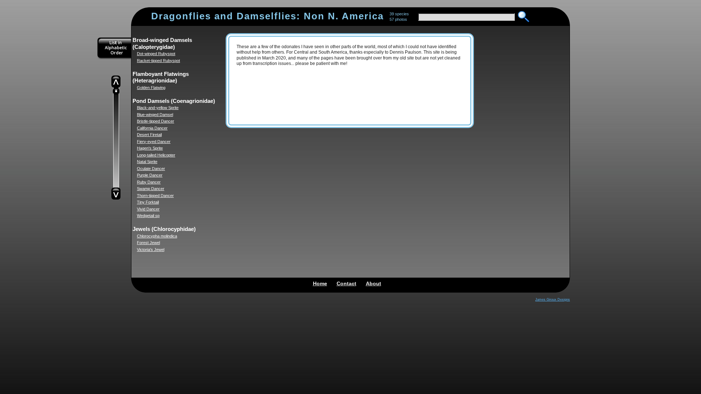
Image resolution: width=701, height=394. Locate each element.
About (373, 283)
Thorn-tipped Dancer (155, 195)
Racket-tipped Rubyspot (158, 60)
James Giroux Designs (552, 299)
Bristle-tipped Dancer (155, 121)
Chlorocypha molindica (157, 236)
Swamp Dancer (150, 188)
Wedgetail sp (148, 215)
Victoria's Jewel (150, 249)
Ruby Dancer (149, 182)
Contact (346, 283)
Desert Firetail (149, 134)
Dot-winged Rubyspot (156, 53)
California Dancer (152, 128)
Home (320, 283)
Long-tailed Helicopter (156, 155)
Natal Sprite (147, 161)
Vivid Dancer (148, 209)
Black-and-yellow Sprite (158, 107)
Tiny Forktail (148, 202)
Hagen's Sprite (150, 148)
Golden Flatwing (151, 87)
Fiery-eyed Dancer (154, 141)
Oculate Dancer (151, 168)
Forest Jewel (148, 242)
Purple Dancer (149, 175)
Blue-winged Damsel (155, 114)
